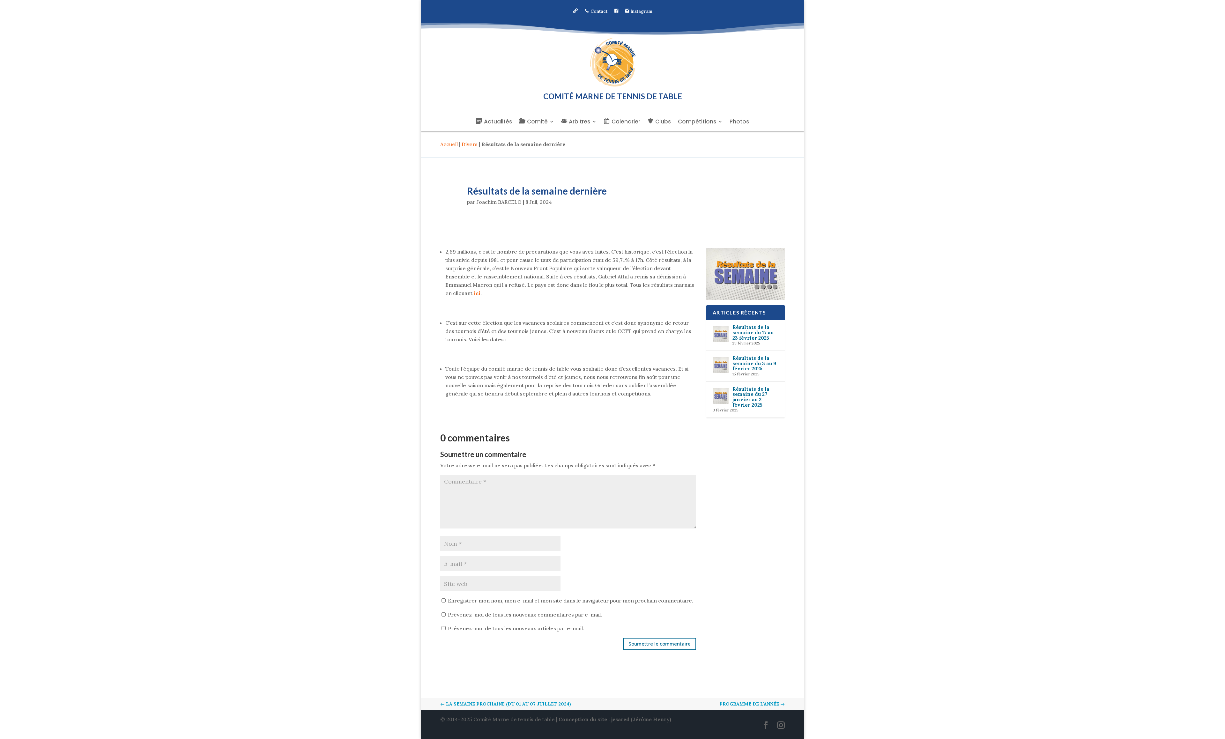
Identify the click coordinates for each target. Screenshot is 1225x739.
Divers (470, 144)
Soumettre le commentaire (659, 643)
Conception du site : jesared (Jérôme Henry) (615, 719)
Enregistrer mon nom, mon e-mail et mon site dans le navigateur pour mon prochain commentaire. (570, 600)
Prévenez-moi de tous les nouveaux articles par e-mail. (516, 628)
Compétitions (697, 122)
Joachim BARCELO (499, 202)
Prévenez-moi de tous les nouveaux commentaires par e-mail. (525, 614)
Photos (739, 122)
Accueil (449, 144)
